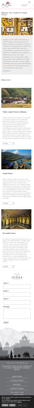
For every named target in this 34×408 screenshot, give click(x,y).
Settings (20, 405)
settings (19, 402)
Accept (5, 405)
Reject (12, 405)
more (6, 143)
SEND (6, 322)
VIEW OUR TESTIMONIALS (17, 363)
